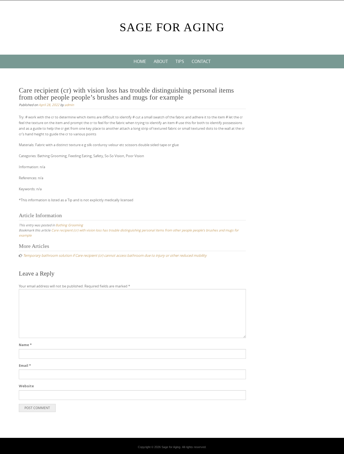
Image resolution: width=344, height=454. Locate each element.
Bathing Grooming (69, 225)
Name (25, 344)
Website (26, 385)
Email (25, 365)
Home (140, 61)
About (161, 61)
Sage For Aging (172, 27)
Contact (201, 61)
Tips (179, 61)
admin (69, 105)
